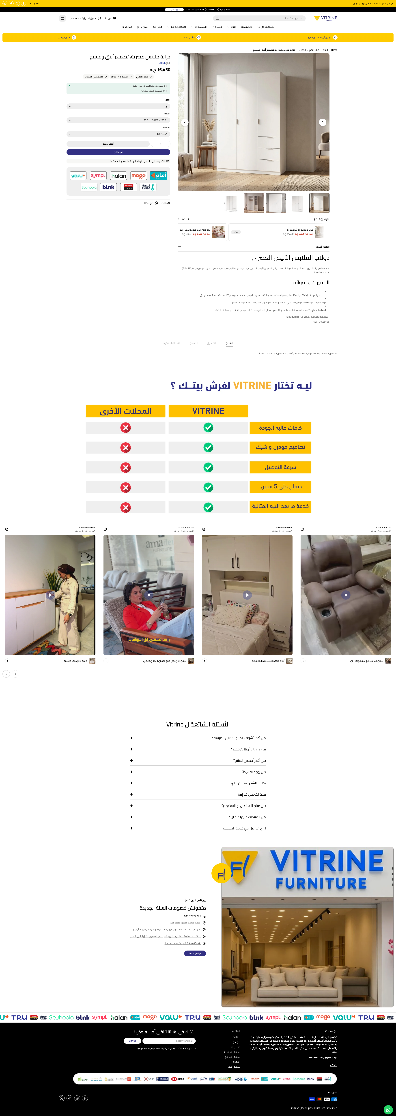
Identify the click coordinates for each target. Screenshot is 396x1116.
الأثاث (325, 50)
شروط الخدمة (160, 1049)
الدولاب (302, 50)
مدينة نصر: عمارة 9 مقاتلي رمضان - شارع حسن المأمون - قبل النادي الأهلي (165, 936)
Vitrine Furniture (322, 1108)
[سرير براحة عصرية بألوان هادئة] (321, 232)
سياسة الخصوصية (144, 1049)
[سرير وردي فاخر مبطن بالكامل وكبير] (218, 232)
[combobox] (259, 18)
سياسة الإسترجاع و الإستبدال (365, 3)
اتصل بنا (382, 3)
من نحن (390, 3)
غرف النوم (314, 50)
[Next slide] (185, 122)
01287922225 (192, 916)
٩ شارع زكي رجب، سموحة (183, 943)
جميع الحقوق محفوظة (302, 1108)
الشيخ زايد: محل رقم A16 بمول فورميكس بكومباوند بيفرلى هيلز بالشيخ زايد (166, 929)
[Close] (69, 86)
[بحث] (217, 18)
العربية (36, 3)
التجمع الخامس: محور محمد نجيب (185, 922)
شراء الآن (118, 152)
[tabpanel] (198, 354)
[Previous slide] (322, 122)
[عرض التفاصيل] (303, 660)
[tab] (229, 344)
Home (334, 50)
